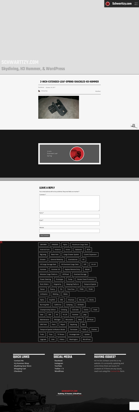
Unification (44, 294)
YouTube (58, 366)
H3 (83, 259)
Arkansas (71, 300)
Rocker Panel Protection (85, 279)
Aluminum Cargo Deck (80, 244)
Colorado (75, 310)
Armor (68, 249)
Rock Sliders (44, 284)
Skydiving (73, 324)
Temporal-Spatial (90, 284)
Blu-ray (81, 300)
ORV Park (43, 324)
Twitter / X (59, 369)
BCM (88, 249)
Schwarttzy (81, 395)
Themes (94, 329)
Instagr (57, 363)
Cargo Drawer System (71, 254)
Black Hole (55, 254)
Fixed (95, 310)
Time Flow (71, 289)
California (57, 305)
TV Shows (60, 334)
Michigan (57, 319)
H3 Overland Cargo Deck (70, 264)
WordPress (87, 339)
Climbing (64, 310)
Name (41, 213)
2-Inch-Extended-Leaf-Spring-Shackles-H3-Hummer (52, 153)
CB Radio (81, 305)
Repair (63, 324)
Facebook (59, 361)
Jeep (84, 314)
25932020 (55, 244)
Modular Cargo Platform (48, 274)
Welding (55, 294)
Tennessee (73, 329)
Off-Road (65, 274)
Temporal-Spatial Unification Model (52, 329)
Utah (53, 339)
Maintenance (44, 319)
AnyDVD (52, 300)
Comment (42, 194)
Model (87, 269)
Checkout (18, 371)
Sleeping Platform (72, 284)
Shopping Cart (20, 369)
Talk (83, 324)
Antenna (58, 249)
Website (41, 227)
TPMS (81, 289)
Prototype (59, 279)
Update (87, 334)
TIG (61, 289)
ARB (61, 300)
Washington (73, 339)
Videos (62, 339)
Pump (70, 279)
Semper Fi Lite (76, 395)
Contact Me (19, 361)
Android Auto (45, 249)
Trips (50, 334)
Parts (54, 324)
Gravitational (72, 259)
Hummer (43, 269)
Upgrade (43, 339)
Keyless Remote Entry (72, 269)
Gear (41, 314)
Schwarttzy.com (122, 3)
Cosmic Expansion (90, 254)
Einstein (43, 259)
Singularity (57, 284)
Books (91, 300)
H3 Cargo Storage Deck (48, 264)
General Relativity (57, 259)
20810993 (43, 244)
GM (49, 314)
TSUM (91, 289)
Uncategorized (74, 334)
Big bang (43, 254)
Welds (65, 294)
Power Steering (45, 279)
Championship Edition (48, 310)
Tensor (42, 289)
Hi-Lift (93, 264)
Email (41, 220)
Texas (84, 329)
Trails (42, 334)
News (80, 319)
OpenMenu (136, 3)
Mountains (69, 319)
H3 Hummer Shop (21, 363)
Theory (52, 289)
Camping (69, 305)
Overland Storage (80, 274)
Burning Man (44, 305)
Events (86, 310)
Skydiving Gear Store (22, 366)
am (61, 363)
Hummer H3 (55, 269)
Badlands (78, 249)
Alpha (65, 244)
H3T (85, 264)
